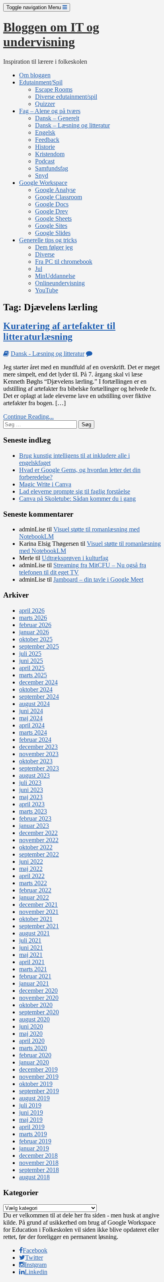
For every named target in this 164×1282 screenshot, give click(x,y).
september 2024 (39, 696)
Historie (45, 146)
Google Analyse (55, 189)
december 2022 (38, 832)
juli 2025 (30, 653)
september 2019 (39, 1091)
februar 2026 (35, 624)
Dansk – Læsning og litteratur (72, 125)
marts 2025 (33, 675)
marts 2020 (33, 1048)
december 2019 (38, 1069)
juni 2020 (31, 1026)
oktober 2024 (36, 689)
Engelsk (45, 132)
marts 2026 (33, 617)
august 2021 (34, 933)
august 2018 (34, 1177)
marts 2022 (33, 883)
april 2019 (32, 1126)
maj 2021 (31, 954)
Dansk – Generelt (57, 118)
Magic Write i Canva (45, 484)
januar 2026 (34, 632)
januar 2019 (34, 1148)
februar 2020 (35, 1055)
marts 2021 (33, 969)
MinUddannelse (55, 275)
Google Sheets (53, 218)
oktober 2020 (36, 1005)
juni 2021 (31, 947)
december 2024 (38, 682)
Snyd (41, 175)
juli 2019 (30, 1105)
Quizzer (45, 103)
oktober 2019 (36, 1083)
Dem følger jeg (54, 247)
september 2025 (39, 646)
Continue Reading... (28, 416)
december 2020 (38, 990)
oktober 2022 (36, 847)
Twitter (34, 1257)
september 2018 (39, 1169)
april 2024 (32, 725)
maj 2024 (31, 718)
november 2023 (39, 754)
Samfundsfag (51, 168)
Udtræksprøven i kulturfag (75, 558)
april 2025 (32, 668)
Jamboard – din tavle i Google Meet (98, 579)
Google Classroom (58, 197)
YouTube (46, 290)
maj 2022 (31, 868)
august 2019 (34, 1098)
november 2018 (39, 1162)
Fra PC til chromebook (63, 261)
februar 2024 (35, 739)
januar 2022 (34, 897)
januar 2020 (34, 1062)
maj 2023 (31, 797)
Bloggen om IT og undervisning (51, 34)
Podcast (45, 161)
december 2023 (38, 746)
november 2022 (39, 840)
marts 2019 (33, 1134)
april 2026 (32, 610)
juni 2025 (31, 660)
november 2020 (39, 997)
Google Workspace (43, 182)
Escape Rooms (53, 89)
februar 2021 (35, 976)
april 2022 (32, 875)
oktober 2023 (36, 761)
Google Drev (51, 211)
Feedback (47, 139)
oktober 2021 (36, 918)
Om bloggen (35, 75)
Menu (34, 7)
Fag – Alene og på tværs (49, 111)
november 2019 (39, 1076)
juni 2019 (31, 1112)
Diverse (45, 254)
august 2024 (34, 703)
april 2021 (32, 962)
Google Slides (52, 232)
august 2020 (34, 1019)
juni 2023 (31, 789)
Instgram (36, 1264)
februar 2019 (35, 1141)
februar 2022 (35, 890)
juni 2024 (31, 711)
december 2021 (38, 904)
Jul (38, 268)
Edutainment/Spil (40, 82)
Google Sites (51, 225)
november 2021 (39, 911)
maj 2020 (31, 1033)
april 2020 (32, 1040)
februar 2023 (35, 818)
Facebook (35, 1250)
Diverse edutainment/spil (66, 96)
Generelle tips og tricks (48, 240)
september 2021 (39, 926)
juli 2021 (30, 940)
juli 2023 (30, 782)
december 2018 (38, 1155)
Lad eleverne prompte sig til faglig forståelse (74, 491)
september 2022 (39, 854)
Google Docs (51, 204)
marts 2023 (33, 811)
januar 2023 (34, 825)
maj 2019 (31, 1119)
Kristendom (49, 154)
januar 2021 (34, 983)
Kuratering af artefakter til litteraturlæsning (59, 331)
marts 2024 (33, 732)
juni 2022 (31, 861)
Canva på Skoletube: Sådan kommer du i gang (77, 498)
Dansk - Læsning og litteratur (47, 353)
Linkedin (36, 1271)
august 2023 (34, 775)
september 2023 (39, 768)
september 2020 (39, 1012)
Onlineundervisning (60, 283)
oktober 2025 (36, 639)
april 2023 (32, 804)
